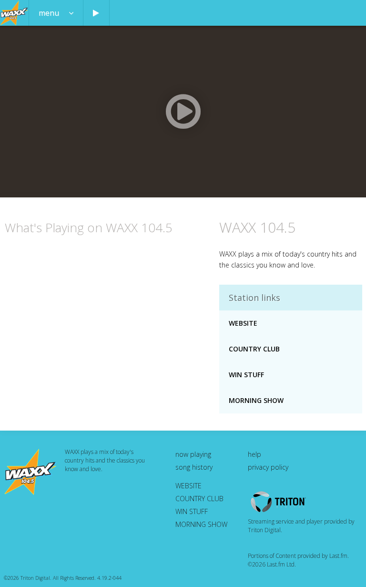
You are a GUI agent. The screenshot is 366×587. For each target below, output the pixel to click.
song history (194, 467)
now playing (193, 454)
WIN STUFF (246, 374)
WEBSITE (243, 323)
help (254, 454)
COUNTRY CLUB (254, 348)
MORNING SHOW (256, 400)
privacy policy (268, 467)
